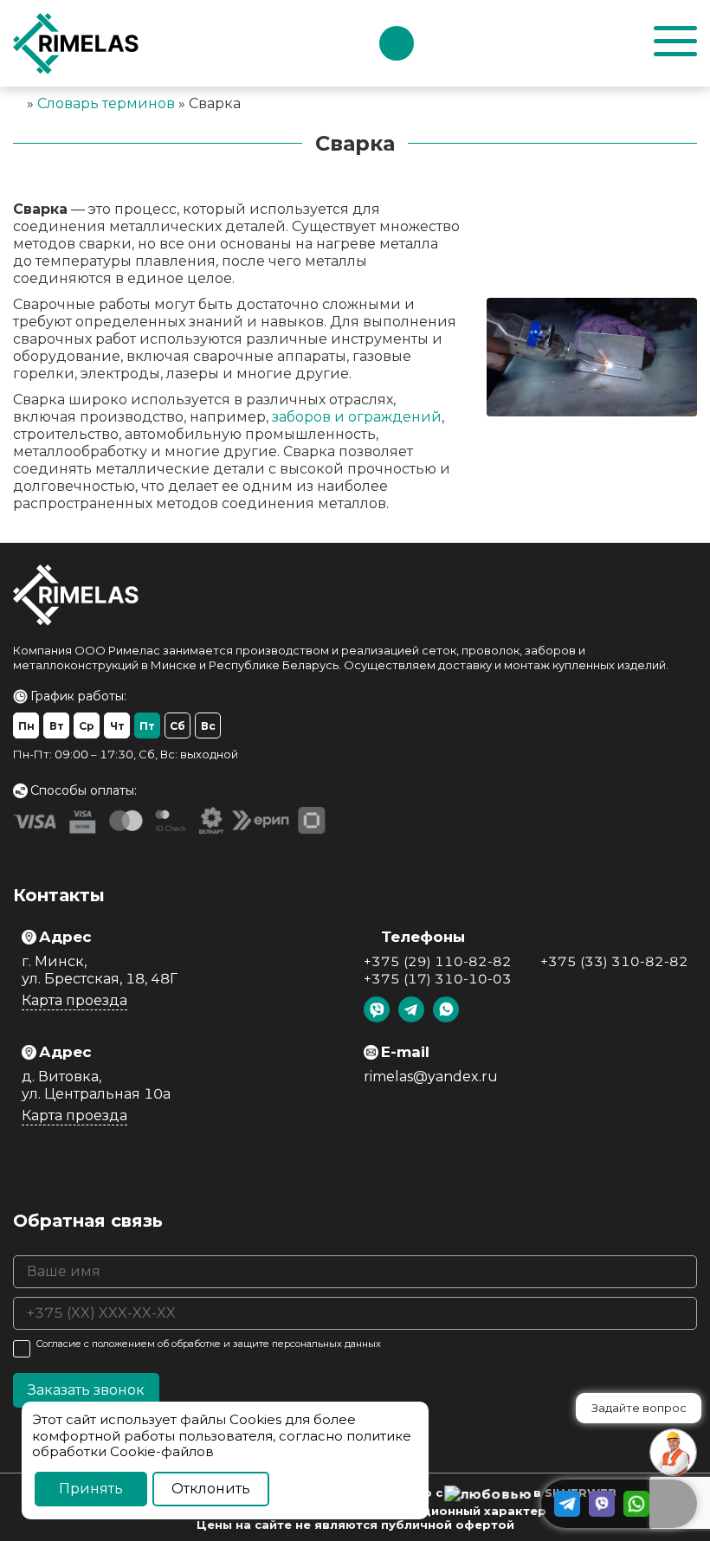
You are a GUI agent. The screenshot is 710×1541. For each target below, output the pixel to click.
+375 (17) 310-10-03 (438, 978)
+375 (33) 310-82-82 (614, 961)
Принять (91, 1488)
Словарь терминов (106, 103)
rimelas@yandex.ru (431, 1076)
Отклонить (210, 1488)
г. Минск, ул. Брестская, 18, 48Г (100, 970)
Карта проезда (74, 1000)
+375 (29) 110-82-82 (438, 961)
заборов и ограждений (357, 417)
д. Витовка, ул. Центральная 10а (96, 1085)
